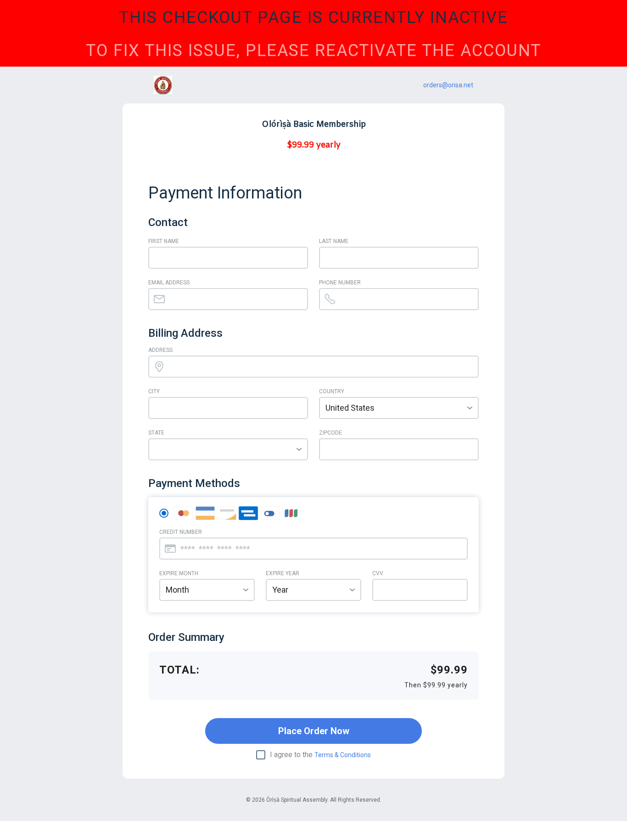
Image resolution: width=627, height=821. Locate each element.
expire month (178, 573)
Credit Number (180, 532)
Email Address (169, 282)
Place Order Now (313, 730)
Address (160, 350)
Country (331, 391)
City (154, 391)
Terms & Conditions (342, 755)
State (156, 433)
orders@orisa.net (448, 85)
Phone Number (340, 282)
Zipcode (330, 433)
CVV (377, 573)
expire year (282, 573)
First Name (163, 241)
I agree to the (320, 755)
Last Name (333, 241)
